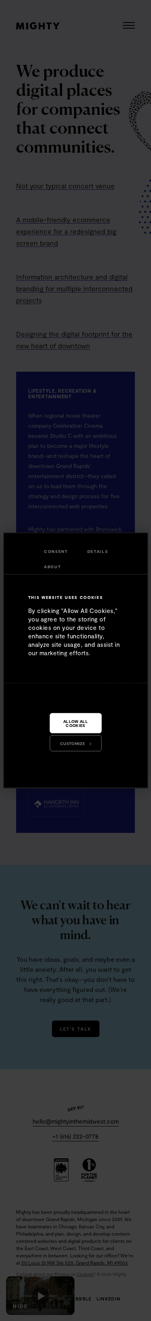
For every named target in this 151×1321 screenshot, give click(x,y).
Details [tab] (97, 551)
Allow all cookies (75, 723)
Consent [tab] (56, 551)
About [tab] (52, 566)
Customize (72, 743)
